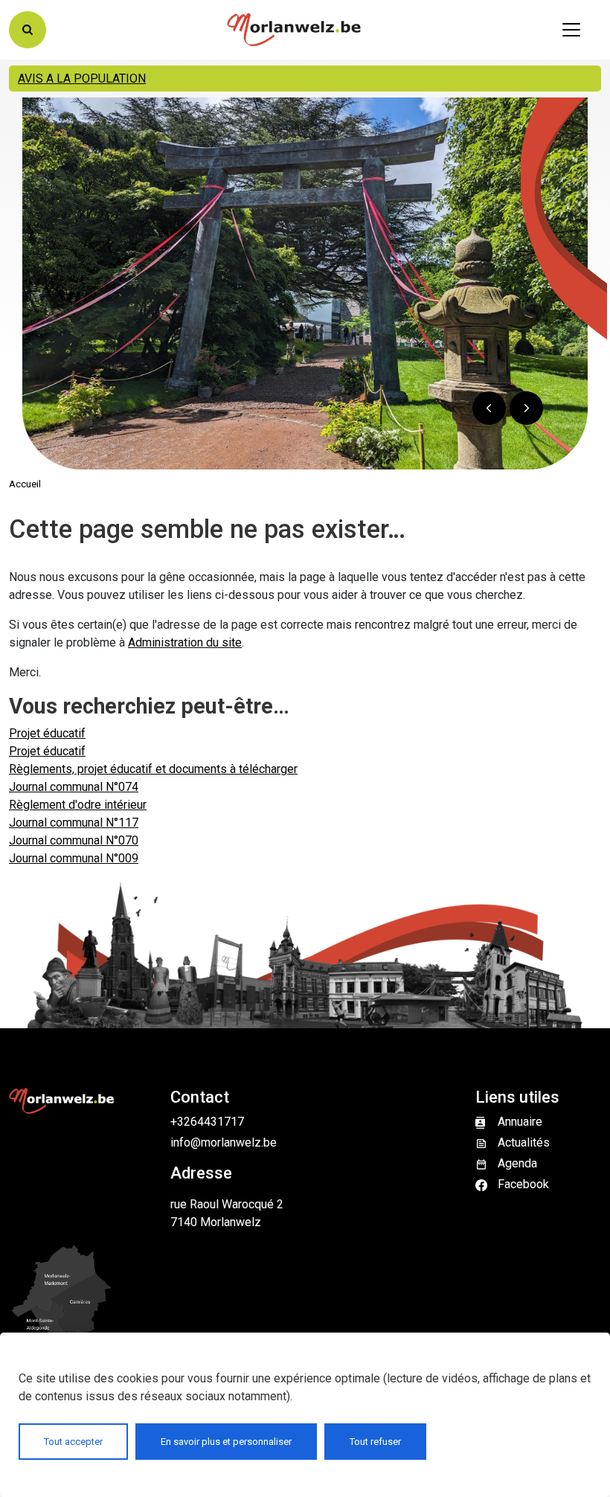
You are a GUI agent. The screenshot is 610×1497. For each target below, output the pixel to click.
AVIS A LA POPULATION (82, 78)
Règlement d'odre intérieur (78, 805)
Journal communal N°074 (73, 787)
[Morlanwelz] (294, 29)
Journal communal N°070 (73, 840)
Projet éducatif (47, 733)
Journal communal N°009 (73, 858)
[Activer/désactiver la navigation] (571, 30)
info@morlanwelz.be (223, 1142)
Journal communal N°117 (73, 822)
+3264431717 (207, 1122)
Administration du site (185, 642)
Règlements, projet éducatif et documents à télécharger (153, 769)
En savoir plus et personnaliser (226, 1441)
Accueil (25, 484)
